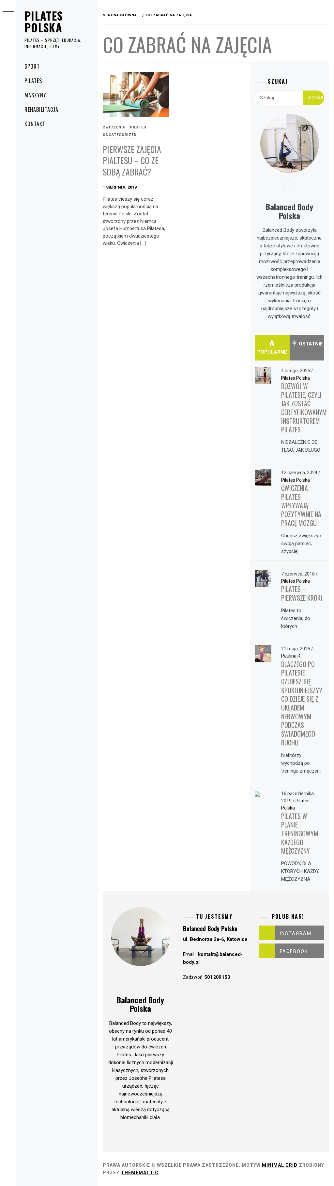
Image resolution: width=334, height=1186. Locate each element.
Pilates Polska (43, 21)
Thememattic (140, 1172)
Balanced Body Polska (210, 928)
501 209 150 (217, 977)
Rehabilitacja (41, 109)
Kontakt (34, 124)
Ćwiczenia (114, 127)
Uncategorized (120, 135)
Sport (32, 66)
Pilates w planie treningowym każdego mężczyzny (299, 833)
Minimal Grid (279, 1165)
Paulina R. (291, 656)
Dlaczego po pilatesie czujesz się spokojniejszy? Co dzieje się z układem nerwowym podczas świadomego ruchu (301, 703)
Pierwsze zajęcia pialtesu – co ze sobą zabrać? (132, 160)
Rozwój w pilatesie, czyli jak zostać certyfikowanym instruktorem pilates (304, 407)
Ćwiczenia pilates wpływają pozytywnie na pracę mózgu (301, 505)
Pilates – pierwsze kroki (301, 593)
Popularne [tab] (272, 352)
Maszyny (35, 95)
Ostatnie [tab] (310, 344)
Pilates (33, 81)
